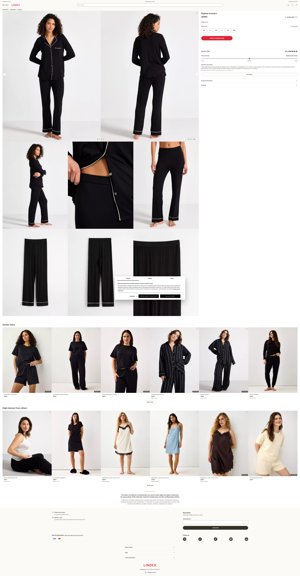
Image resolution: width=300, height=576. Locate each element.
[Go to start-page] (16, 5)
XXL (234, 30)
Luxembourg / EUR (293, 1)
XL (228, 30)
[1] (98, 139)
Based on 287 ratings (292, 55)
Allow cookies (170, 296)
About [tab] (172, 278)
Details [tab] (150, 278)
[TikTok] (215, 539)
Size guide (295, 26)
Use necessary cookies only (148, 296)
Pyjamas (19, 9)
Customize (132, 296)
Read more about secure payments (73, 535)
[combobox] (150, 5)
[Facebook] (200, 539)
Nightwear (13, 9)
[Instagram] (184, 539)
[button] (51, 76)
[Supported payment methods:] (117, 538)
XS (204, 30)
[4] (103, 139)
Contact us (143, 569)
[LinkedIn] (246, 539)
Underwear (5, 9)
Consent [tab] (128, 278)
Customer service (6, 1)
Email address (187, 519)
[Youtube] (231, 539)
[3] (101, 139)
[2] (100, 139)
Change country (151, 572)
